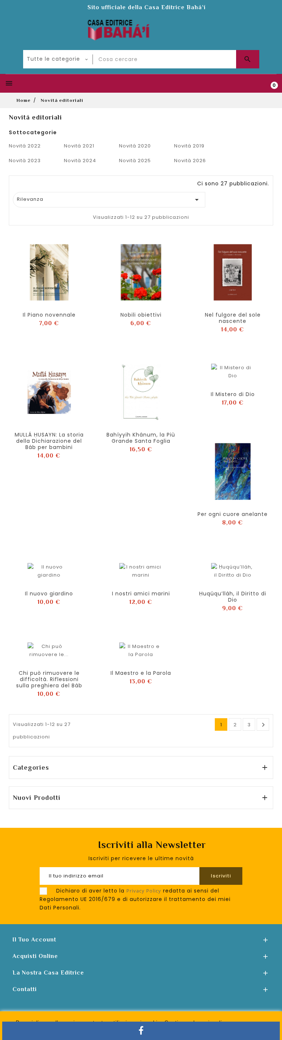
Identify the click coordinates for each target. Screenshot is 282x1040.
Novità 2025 (135, 160)
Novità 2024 (80, 160)
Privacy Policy (143, 890)
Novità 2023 (25, 160)
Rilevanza (109, 199)
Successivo (263, 725)
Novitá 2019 (189, 145)
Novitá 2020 (135, 145)
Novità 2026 (190, 160)
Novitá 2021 (79, 145)
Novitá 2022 (25, 145)
